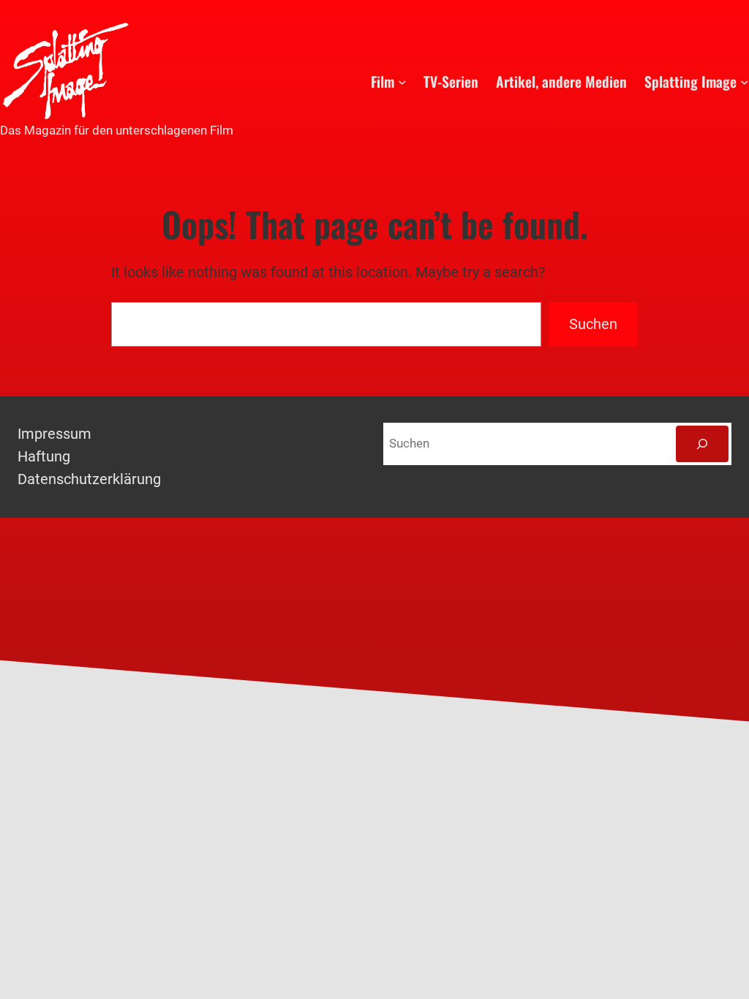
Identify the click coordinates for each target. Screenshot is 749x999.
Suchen (593, 324)
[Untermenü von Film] (402, 82)
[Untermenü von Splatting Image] (744, 82)
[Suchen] (702, 444)
